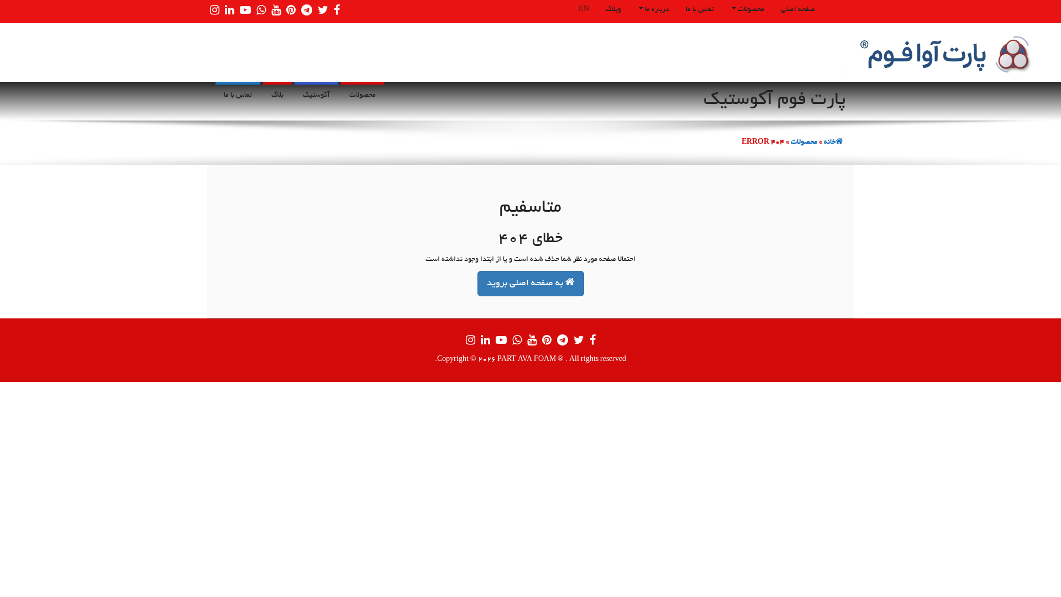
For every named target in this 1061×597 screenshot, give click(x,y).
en (584, 10)
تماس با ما (700, 10)
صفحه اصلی (798, 10)
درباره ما (656, 10)
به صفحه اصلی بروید (526, 284)
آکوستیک (316, 96)
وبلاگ (613, 10)
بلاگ (277, 96)
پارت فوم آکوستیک (774, 101)
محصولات (750, 10)
